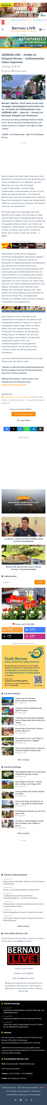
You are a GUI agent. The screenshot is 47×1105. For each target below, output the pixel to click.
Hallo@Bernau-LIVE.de (25, 978)
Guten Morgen (23, 498)
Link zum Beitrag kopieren (23, 414)
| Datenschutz (36, 1091)
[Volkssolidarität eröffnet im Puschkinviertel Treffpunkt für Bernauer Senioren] (8, 775)
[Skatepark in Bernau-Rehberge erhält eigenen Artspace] (8, 711)
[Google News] (23, 420)
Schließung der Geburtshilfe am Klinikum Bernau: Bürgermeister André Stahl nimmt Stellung (30, 720)
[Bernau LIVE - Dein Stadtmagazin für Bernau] (23, 29)
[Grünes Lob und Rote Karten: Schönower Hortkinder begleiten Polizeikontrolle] (8, 751)
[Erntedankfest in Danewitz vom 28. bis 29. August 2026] (8, 814)
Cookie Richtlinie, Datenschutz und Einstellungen (23, 1095)
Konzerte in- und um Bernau (17, 397)
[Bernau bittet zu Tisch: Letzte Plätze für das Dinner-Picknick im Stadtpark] (8, 741)
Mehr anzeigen (23, 760)
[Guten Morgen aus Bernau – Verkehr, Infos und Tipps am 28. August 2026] (8, 785)
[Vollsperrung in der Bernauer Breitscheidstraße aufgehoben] (8, 701)
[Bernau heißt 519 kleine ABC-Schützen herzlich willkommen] (8, 731)
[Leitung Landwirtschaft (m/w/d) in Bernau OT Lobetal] (8, 794)
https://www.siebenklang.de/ (14, 385)
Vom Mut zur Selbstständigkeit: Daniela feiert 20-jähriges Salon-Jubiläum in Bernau (29, 823)
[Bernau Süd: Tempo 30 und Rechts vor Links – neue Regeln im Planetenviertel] (8, 804)
